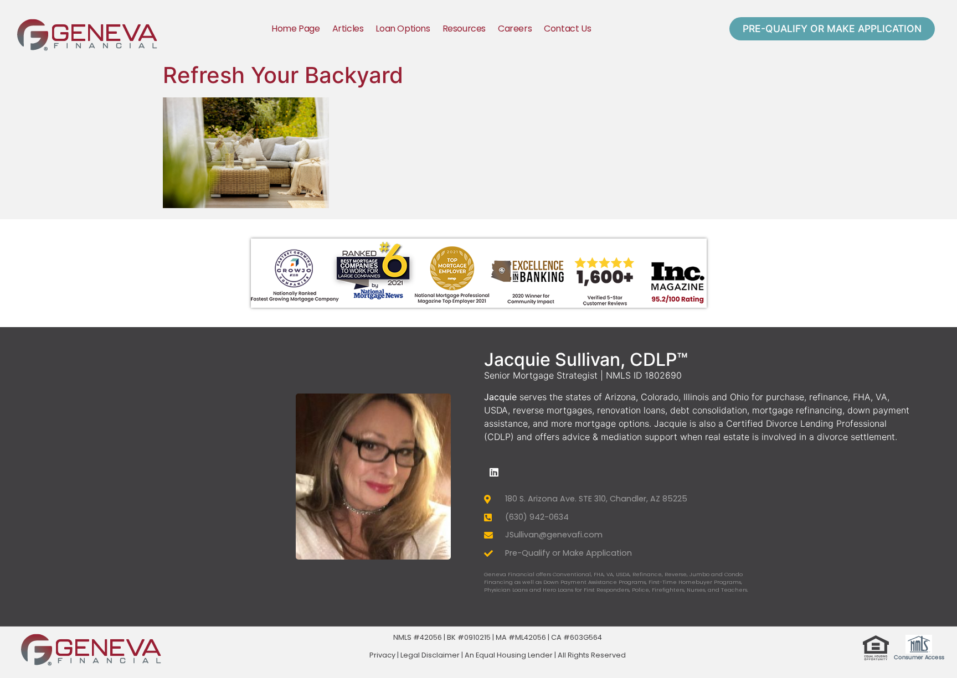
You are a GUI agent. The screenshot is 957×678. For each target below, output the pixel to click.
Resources (464, 28)
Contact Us (567, 28)
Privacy (382, 655)
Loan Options (402, 28)
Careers (515, 28)
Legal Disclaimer (430, 655)
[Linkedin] (494, 472)
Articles (348, 28)
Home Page (295, 28)
